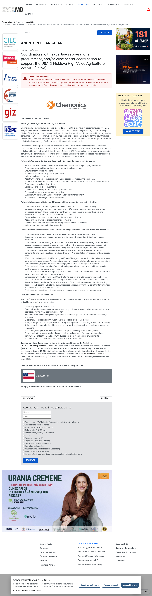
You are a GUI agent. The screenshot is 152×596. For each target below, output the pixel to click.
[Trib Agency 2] (133, 69)
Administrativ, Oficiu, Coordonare (39, 433)
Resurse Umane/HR (34, 438)
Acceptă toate (130, 585)
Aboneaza (30, 460)
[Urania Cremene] (57, 500)
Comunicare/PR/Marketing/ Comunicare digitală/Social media (52, 422)
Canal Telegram (133, 131)
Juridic (28, 435)
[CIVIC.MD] (12, 9)
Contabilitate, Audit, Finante (37, 425)
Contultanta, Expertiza (35, 446)
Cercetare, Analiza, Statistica (38, 443)
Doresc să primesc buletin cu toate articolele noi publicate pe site (53, 454)
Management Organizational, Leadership (42, 449)
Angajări (24, 50)
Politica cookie (35, 590)
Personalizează (111, 585)
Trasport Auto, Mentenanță (37, 451)
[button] (41, 5)
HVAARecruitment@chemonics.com (37, 346)
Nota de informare (20, 590)
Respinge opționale (90, 585)
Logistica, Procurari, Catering (37, 440)
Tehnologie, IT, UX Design (36, 430)
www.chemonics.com (92, 353)
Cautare (105, 32)
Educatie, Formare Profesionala (39, 427)
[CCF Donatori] (133, 39)
